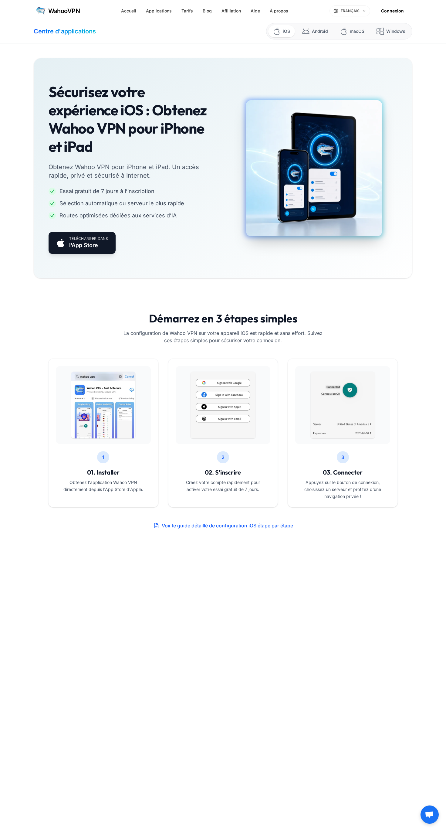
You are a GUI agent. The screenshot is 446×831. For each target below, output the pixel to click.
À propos (279, 10)
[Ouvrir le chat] (430, 814)
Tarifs (187, 10)
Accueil (128, 10)
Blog (207, 10)
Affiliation (231, 10)
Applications (159, 10)
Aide (255, 10)
